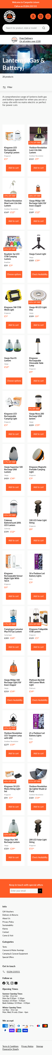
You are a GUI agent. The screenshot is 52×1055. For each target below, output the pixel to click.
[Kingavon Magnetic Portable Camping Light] (38, 463)
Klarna (5, 929)
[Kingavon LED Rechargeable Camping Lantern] (13, 143)
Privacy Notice (27, 1046)
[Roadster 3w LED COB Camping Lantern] (13, 250)
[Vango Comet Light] (38, 247)
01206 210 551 (30, 6)
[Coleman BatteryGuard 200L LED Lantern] (13, 516)
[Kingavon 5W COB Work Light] (13, 301)
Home (4, 55)
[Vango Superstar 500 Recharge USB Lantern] (13, 463)
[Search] (44, 28)
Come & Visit (7, 935)
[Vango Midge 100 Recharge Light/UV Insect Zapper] (38, 196)
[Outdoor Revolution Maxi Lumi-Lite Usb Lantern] (13, 196)
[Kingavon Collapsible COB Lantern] (38, 623)
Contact (5, 932)
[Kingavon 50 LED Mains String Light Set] (13, 782)
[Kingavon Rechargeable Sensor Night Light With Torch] (13, 571)
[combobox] (26, 28)
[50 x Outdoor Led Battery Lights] (38, 568)
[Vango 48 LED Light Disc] (38, 301)
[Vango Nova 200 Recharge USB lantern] (38, 409)
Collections (14, 55)
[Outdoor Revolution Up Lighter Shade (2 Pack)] (38, 782)
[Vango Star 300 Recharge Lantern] (13, 834)
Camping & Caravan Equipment (15, 954)
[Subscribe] (40, 890)
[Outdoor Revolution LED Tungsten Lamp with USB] (13, 729)
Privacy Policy (8, 922)
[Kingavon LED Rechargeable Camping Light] (13, 409)
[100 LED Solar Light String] (38, 514)
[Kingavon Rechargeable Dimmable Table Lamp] (38, 355)
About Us (6, 918)
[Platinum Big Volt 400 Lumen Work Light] (38, 676)
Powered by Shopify (10, 1049)
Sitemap (39, 1046)
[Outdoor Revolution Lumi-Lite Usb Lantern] (38, 143)
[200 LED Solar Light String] (38, 834)
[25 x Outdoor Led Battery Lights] (38, 727)
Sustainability (7, 925)
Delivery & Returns (10, 915)
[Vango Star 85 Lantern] (13, 352)
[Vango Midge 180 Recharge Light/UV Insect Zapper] (13, 676)
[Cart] (40, 16)
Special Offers (8, 957)
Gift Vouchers (8, 911)
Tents (4, 947)
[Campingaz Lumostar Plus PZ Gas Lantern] (13, 623)
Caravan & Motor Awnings (13, 950)
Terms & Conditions (10, 1046)
